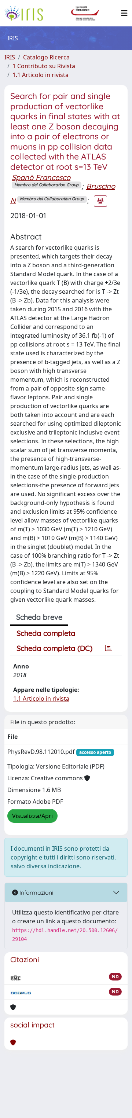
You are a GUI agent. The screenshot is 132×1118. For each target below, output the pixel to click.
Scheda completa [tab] (45, 633)
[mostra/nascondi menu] (124, 13)
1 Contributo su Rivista (43, 66)
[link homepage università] (85, 13)
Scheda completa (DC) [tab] (54, 648)
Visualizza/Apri (32, 816)
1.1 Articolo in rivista (40, 75)
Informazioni (35, 892)
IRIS (9, 57)
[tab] (108, 648)
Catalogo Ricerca (46, 57)
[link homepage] (26, 13)
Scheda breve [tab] (39, 617)
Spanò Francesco (41, 177)
